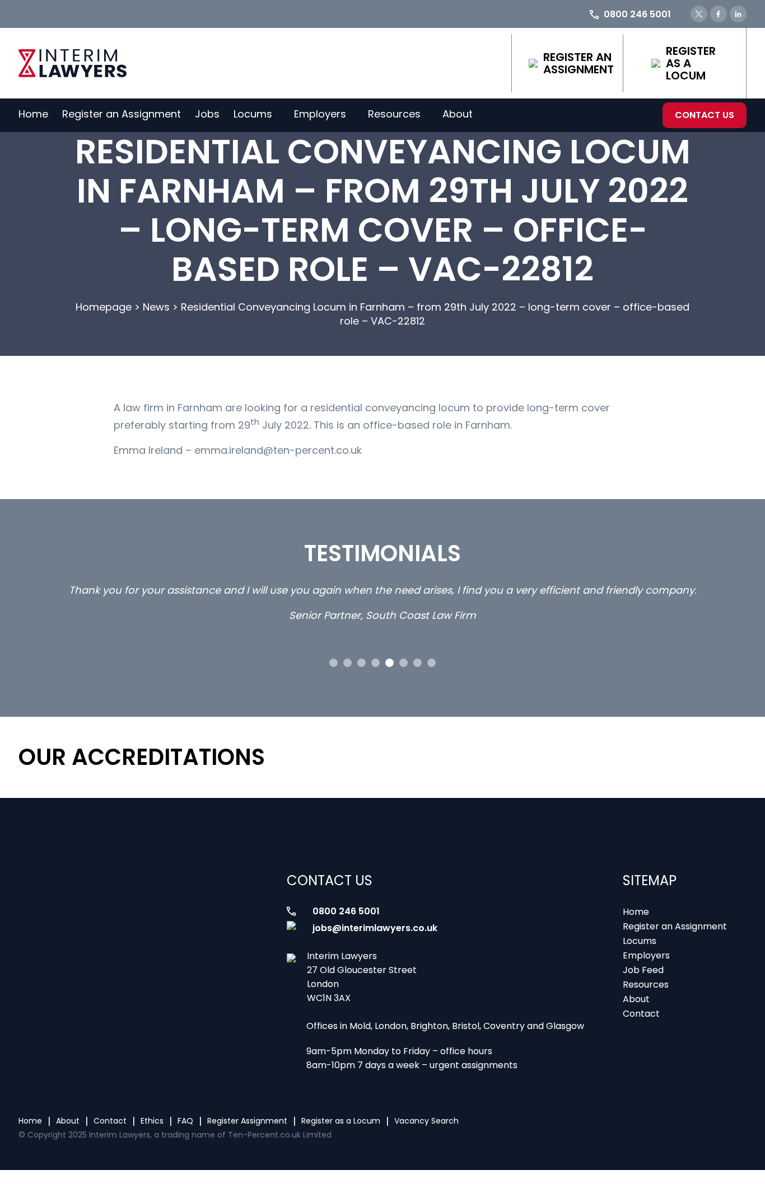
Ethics (152, 1120)
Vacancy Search (426, 1120)
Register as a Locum (691, 63)
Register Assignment (247, 1120)
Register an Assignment (578, 63)
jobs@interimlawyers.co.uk (374, 928)
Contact (641, 1013)
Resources (394, 114)
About (457, 114)
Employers (320, 114)
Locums (253, 114)
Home (33, 114)
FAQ (185, 1120)
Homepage (104, 307)
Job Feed (643, 970)
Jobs (207, 114)
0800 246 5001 (346, 911)
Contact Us (704, 115)
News (156, 307)
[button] (333, 663)
